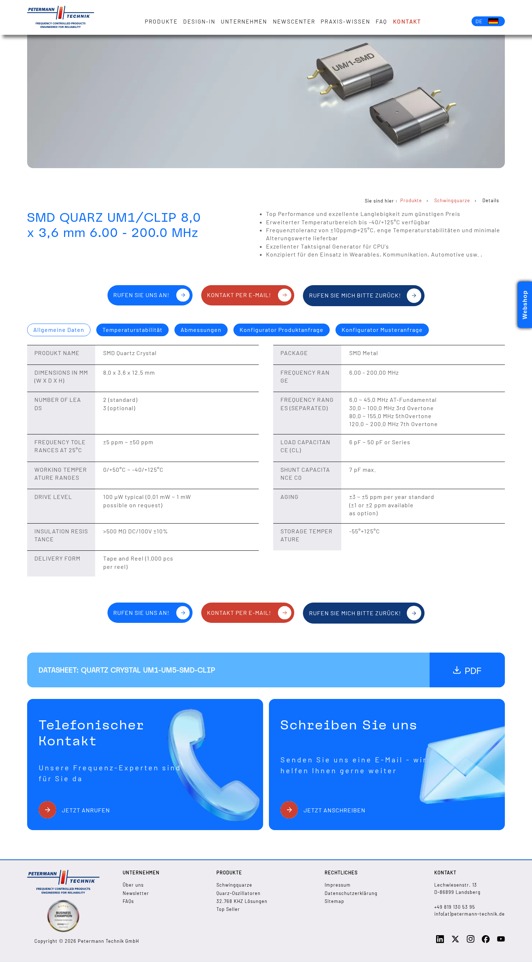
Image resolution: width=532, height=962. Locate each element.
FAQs (128, 901)
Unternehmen (244, 21)
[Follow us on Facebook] (486, 941)
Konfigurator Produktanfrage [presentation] (282, 329)
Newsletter (136, 893)
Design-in (199, 21)
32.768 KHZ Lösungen (241, 901)
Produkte (161, 21)
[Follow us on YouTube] (501, 941)
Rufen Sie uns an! (141, 294)
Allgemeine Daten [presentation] (58, 329)
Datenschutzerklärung (351, 893)
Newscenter (294, 21)
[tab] (58, 330)
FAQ (381, 21)
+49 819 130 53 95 (454, 907)
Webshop (525, 304)
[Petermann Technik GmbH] (60, 17)
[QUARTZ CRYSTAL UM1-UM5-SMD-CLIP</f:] (467, 670)
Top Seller (228, 909)
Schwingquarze (234, 885)
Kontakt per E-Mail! (239, 294)
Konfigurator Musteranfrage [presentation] (382, 329)
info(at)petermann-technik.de (469, 914)
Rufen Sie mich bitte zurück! (355, 295)
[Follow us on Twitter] (455, 941)
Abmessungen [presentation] (201, 329)
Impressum (338, 885)
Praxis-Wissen (345, 21)
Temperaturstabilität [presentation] (132, 329)
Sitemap (334, 901)
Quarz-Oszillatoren (238, 893)
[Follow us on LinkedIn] (440, 941)
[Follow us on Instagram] (470, 941)
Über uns (133, 885)
